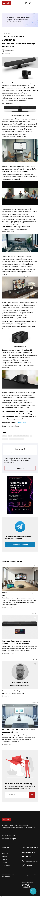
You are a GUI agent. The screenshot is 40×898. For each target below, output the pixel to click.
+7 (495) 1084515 (8, 836)
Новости (5, 851)
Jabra (4, 436)
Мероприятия (28, 852)
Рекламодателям (30, 861)
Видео (4, 863)
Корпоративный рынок (16, 439)
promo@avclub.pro (9, 839)
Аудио (10, 436)
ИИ (31, 436)
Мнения (5, 854)
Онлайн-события (30, 847)
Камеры (5, 439)
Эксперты (26, 856)
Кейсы (4, 857)
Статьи (4, 860)
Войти (29, 865)
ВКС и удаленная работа (21, 436)
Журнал (5, 847)
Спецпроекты (7, 866)
